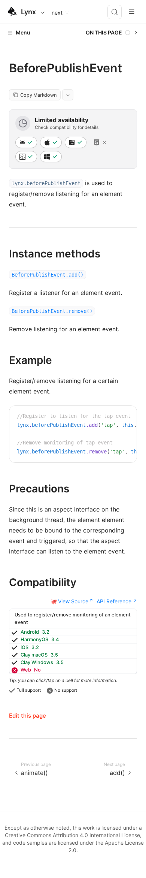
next (57, 12)
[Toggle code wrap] (114, 417)
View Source (73, 601)
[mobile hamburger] (132, 12)
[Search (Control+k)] (114, 12)
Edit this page (27, 715)
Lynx (28, 12)
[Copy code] (125, 417)
